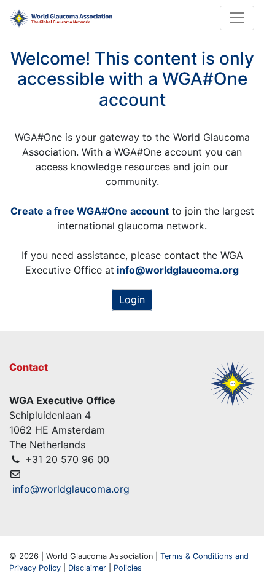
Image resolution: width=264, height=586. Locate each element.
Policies (128, 567)
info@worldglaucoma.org (71, 489)
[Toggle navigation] (237, 18)
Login (132, 299)
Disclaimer (87, 567)
